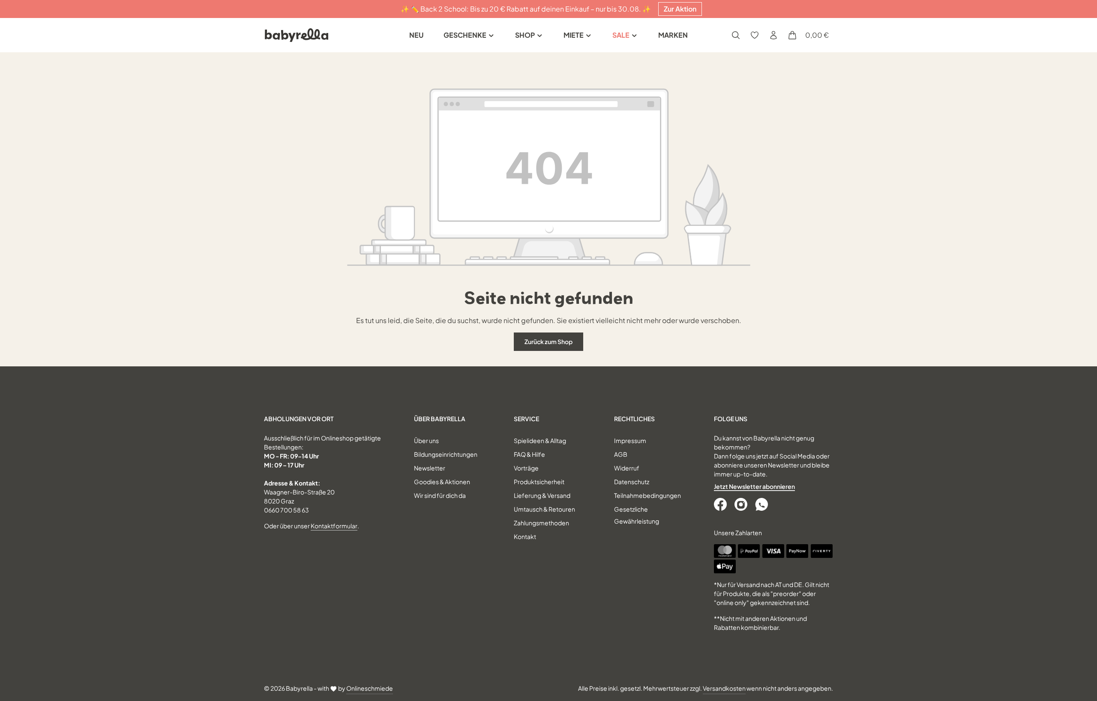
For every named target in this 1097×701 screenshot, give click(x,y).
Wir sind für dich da (440, 495)
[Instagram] (741, 504)
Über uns (426, 440)
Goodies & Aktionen (442, 481)
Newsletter (429, 468)
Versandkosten (724, 688)
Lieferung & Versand (542, 495)
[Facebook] (721, 504)
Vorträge (526, 468)
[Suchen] (735, 35)
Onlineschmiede (369, 688)
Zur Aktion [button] (680, 8)
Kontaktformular (334, 526)
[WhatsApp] (762, 504)
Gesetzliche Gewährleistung (636, 515)
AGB (620, 454)
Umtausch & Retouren (544, 509)
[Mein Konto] (773, 35)
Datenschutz (631, 481)
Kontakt (525, 536)
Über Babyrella (439, 418)
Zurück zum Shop (548, 341)
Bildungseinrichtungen (445, 454)
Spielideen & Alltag (540, 440)
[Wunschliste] (754, 35)
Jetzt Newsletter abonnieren (754, 486)
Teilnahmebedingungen (647, 495)
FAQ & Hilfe (529, 454)
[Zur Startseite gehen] (296, 35)
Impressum (630, 440)
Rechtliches (634, 418)
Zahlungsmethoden (541, 523)
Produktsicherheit (539, 481)
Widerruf (626, 468)
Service (526, 418)
